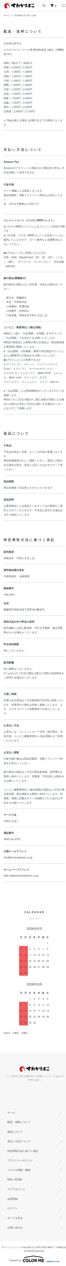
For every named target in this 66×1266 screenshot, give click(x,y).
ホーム (6, 15)
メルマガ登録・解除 (18, 1170)
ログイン (12, 1208)
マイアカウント (16, 1189)
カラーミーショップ (11, 1247)
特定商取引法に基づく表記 (22, 1151)
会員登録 (12, 1199)
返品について (15, 1131)
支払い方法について (18, 1141)
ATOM (18, 1179)
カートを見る (15, 1218)
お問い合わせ (15, 1227)
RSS (9, 1179)
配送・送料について (18, 1122)
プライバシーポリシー (20, 1160)
